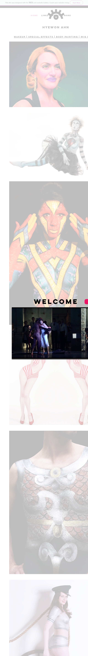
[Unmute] (18, 355)
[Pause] (14, 355)
